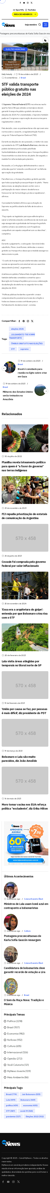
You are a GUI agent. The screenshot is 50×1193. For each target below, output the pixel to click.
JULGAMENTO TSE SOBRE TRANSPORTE (22, 336)
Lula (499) (10, 1100)
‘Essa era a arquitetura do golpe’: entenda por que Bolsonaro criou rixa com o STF (25, 613)
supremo (24, 349)
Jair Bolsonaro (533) (31, 1094)
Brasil (23, 77)
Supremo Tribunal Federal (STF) (16, 104)
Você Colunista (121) (18, 1064)
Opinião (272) (14, 1058)
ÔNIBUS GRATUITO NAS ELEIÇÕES (27, 343)
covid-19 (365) (26, 1111)
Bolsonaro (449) (28, 1100)
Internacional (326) (17, 1052)
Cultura (27, 931)
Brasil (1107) (13, 1027)
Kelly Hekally (7, 74)
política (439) (12, 1105)
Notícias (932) (14, 1039)
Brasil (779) (11, 1094)
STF (13, 349)
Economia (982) (15, 1033)
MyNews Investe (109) (19, 1071)
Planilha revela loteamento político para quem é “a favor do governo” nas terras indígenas (24, 466)
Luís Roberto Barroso (28, 145)
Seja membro (31, 24)
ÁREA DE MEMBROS (23, 14)
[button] (45, 24)
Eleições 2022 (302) (35, 1116)
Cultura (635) (14, 1046)
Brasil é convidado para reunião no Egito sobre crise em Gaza (32, 373)
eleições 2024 (17, 329)
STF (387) (10, 1111)
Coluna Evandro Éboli (33, 899)
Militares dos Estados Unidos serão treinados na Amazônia (18, 395)
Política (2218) (14, 1021)
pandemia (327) (13, 1116)
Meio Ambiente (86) (17, 1077)
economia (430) (30, 1105)
